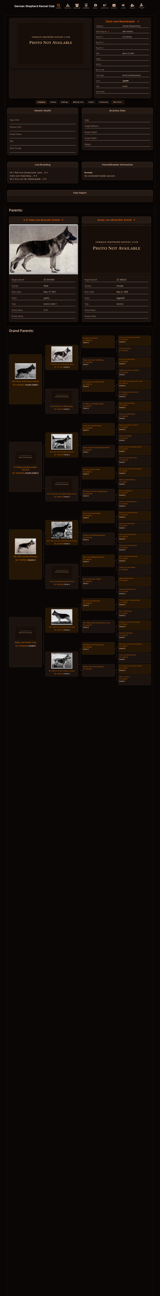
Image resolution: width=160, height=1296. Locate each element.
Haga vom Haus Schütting (93, 360)
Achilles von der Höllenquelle (129, 622)
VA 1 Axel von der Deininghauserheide (62, 541)
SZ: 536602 (123, 635)
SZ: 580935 (123, 438)
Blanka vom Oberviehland (93, 667)
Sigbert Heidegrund (126, 578)
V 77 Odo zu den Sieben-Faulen (130, 666)
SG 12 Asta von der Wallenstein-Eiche (62, 494)
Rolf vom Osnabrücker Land (28, 172)
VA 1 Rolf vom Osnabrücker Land (62, 627)
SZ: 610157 (87, 406)
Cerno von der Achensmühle (129, 337)
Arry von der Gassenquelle (27, 179)
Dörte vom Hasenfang (127, 523)
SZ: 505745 (123, 339)
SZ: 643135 (123, 394)
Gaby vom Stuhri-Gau (25, 642)
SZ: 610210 (87, 625)
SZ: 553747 (123, 493)
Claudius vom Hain (90, 338)
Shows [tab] (53, 102)
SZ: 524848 (123, 558)
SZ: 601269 (87, 494)
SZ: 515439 (123, 624)
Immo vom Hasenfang (20, 176)
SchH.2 (86, 343)
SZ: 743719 (87, 384)
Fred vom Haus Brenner (92, 426)
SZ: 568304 (123, 657)
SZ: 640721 (123, 383)
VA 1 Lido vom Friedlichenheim (62, 452)
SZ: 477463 (123, 591)
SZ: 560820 (123, 350)
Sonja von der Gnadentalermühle (96, 448)
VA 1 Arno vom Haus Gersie (25, 381)
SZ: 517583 (123, 668)
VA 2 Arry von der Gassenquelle (130, 469)
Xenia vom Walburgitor (127, 414)
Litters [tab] (91, 102)
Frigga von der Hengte (127, 567)
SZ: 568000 (123, 416)
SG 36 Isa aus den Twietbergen (95, 491)
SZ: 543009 (123, 361)
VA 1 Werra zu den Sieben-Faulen (62, 671)
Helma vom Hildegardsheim (94, 535)
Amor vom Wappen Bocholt (93, 557)
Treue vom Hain (124, 348)
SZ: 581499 (123, 449)
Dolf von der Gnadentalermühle (130, 447)
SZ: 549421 (123, 613)
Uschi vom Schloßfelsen (128, 501)
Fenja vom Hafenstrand (127, 589)
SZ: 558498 (123, 569)
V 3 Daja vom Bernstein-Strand (25, 468)
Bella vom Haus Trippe (92, 579)
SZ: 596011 (87, 472)
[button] (142, 6)
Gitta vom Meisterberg (127, 480)
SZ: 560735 (123, 460)
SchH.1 (85, 364)
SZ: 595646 (87, 647)
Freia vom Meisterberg (127, 655)
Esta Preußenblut (125, 611)
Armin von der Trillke (91, 469)
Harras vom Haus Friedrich (128, 425)
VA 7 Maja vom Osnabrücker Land (96, 623)
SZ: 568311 (123, 482)
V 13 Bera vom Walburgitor (93, 404)
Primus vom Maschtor (127, 359)
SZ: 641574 (87, 450)
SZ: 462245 (123, 515)
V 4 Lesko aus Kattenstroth (93, 382)
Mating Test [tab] (78, 102)
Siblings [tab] (64, 102)
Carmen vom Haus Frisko (128, 458)
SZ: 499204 (123, 536)
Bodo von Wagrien (125, 491)
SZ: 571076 (87, 537)
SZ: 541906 (123, 504)
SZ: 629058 (87, 428)
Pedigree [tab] (41, 102)
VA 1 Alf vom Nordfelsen (25, 556)
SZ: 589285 (87, 603)
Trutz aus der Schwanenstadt (129, 600)
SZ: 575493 (123, 372)
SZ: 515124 (123, 526)
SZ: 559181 (123, 471)
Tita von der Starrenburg (128, 545)
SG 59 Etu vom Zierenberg (93, 645)
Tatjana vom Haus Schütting (129, 370)
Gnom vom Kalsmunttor (127, 534)
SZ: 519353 (123, 602)
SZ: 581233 (87, 559)
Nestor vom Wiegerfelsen (128, 512)
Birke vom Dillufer (125, 436)
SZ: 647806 (87, 362)
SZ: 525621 (123, 679)
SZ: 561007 (87, 669)
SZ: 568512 (87, 516)
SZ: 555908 (123, 427)
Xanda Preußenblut (126, 633)
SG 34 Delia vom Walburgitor (62, 406)
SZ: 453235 (123, 580)
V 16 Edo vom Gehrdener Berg (62, 364)
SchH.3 (86, 386)
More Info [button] (117, 102)
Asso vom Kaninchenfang (128, 556)
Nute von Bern (124, 677)
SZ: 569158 (87, 581)
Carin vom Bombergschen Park (62, 581)
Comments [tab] (103, 102)
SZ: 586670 (87, 340)
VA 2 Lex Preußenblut (91, 601)
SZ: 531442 (123, 548)
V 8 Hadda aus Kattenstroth (128, 392)
